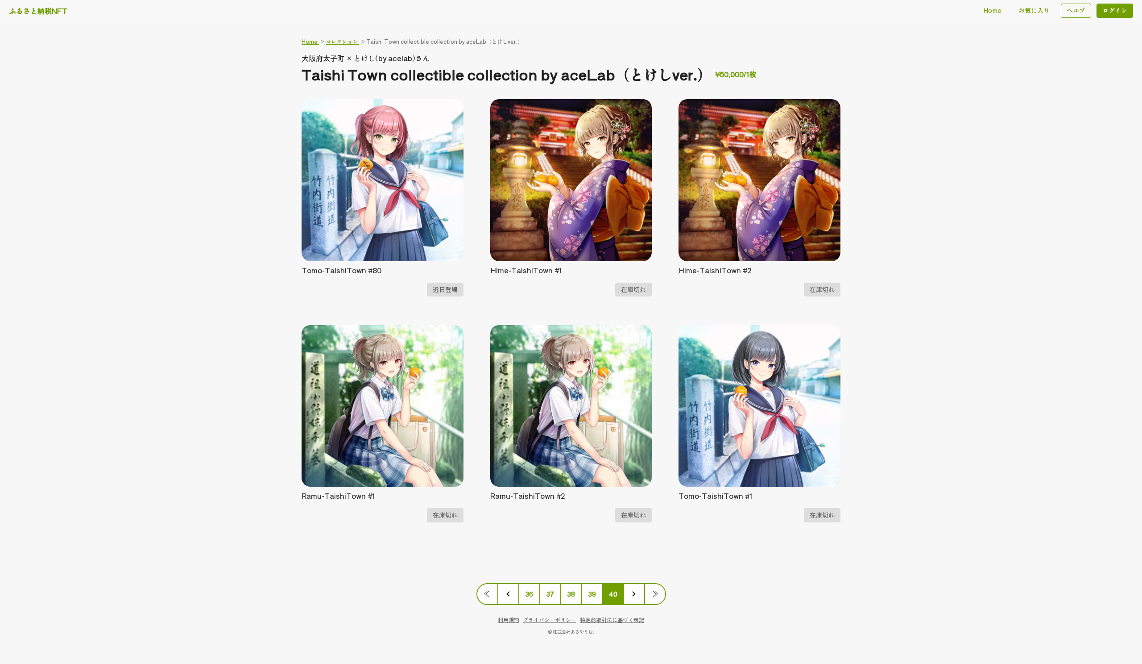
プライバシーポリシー (549, 619)
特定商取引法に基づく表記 (612, 619)
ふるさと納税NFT (38, 10)
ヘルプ (1076, 10)
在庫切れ (633, 289)
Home (992, 10)
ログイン (1114, 10)
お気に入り (1034, 10)
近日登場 (445, 289)
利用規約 (508, 619)
